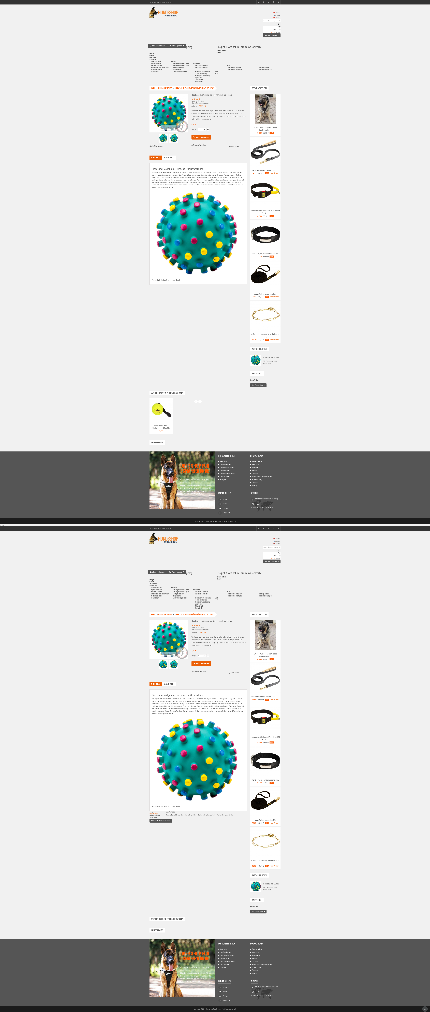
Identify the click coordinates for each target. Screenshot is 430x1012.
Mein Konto (223, 461)
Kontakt (254, 470)
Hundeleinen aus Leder (235, 67)
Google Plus (226, 513)
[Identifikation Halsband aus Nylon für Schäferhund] (265, 235)
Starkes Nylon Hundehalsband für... (265, 253)
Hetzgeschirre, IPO (178, 67)
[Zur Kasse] (273, 2)
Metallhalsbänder (156, 65)
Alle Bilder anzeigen (157, 146)
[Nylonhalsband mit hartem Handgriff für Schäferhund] (265, 192)
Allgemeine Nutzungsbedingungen (262, 477)
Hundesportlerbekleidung (202, 71)
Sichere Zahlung (257, 480)
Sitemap (254, 486)
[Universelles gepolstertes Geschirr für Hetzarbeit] (265, 109)
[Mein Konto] (259, 2)
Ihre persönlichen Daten (227, 474)
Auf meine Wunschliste (198, 145)
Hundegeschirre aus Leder (181, 63)
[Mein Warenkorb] (268, 2)
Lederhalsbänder (156, 61)
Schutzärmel (199, 79)
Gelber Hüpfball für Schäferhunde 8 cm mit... (161, 426)
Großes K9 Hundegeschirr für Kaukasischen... (265, 128)
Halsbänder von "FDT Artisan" (160, 67)
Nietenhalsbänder (156, 69)
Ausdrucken (235, 146)
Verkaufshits (256, 467)
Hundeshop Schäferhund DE (214, 521)
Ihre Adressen (224, 470)
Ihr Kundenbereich (226, 455)
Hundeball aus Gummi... (271, 357)
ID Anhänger (155, 71)
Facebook (226, 499)
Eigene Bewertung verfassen (200, 103)
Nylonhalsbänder (156, 63)
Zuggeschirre (177, 69)
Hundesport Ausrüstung (202, 75)
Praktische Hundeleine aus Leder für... (265, 170)
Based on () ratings (197, 101)
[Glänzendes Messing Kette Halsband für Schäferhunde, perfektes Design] (265, 316)
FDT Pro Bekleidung (201, 73)
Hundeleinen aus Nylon (235, 69)
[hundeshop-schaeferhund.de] (170, 12)
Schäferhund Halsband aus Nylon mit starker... (265, 212)
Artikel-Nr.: (194, 106)
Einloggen (223, 480)
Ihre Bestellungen (225, 464)
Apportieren (198, 77)
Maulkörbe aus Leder (201, 65)
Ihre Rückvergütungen (227, 467)
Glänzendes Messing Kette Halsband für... (265, 335)
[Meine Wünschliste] (263, 2)
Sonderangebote (257, 461)
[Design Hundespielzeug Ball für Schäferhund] (163, 138)
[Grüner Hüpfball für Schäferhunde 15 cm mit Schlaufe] (161, 410)
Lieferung (255, 474)
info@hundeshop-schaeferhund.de (262, 508)
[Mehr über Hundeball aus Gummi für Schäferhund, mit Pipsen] (255, 360)
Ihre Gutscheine (225, 477)
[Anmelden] (278, 2)
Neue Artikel (255, 464)
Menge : (194, 130)
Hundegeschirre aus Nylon (181, 65)
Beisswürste (198, 81)
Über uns (255, 483)
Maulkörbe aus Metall (201, 67)
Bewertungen (169, 157)
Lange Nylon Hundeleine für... (265, 294)
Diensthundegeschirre (180, 71)
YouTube (225, 508)
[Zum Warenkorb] (279, 27)
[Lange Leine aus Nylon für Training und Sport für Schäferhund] (265, 275)
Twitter (225, 504)
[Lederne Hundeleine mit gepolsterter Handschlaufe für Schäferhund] (265, 152)
